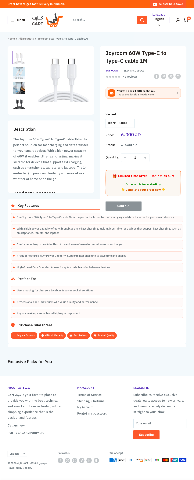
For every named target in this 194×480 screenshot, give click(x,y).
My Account (85, 407)
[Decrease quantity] (125, 158)
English (14, 454)
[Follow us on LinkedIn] (89, 460)
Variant (111, 114)
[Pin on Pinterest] (163, 76)
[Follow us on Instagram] (74, 460)
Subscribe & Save (171, 4)
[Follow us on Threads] (67, 460)
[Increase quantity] (145, 158)
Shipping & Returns (91, 401)
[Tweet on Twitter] (171, 76)
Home (11, 39)
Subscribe (146, 435)
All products (26, 39)
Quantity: (112, 157)
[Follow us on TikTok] (81, 460)
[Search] (142, 20)
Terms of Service (89, 395)
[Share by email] (178, 76)
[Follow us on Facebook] (60, 460)
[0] (185, 20)
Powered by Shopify (20, 468)
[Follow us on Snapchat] (96, 460)
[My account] (178, 20)
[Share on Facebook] (156, 76)
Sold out (123, 206)
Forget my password (92, 413)
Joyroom (112, 71)
